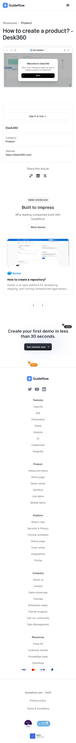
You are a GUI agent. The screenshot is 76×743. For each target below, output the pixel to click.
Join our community (38, 617)
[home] (14, 5)
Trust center (38, 547)
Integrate (38, 451)
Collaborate (38, 444)
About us (38, 579)
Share (38, 425)
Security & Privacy (38, 528)
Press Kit (38, 643)
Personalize (38, 419)
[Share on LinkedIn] (38, 176)
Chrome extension (38, 534)
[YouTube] (36, 389)
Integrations (38, 553)
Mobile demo (38, 502)
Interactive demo (38, 470)
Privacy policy (38, 700)
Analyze (38, 432)
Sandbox (38, 489)
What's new (38, 521)
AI (38, 438)
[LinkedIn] (44, 389)
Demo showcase (38, 592)
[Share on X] (45, 176)
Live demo (38, 496)
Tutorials (38, 598)
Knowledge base (38, 656)
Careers (38, 586)
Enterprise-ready (38, 605)
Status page (38, 541)
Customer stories (38, 650)
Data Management (38, 624)
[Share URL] (31, 176)
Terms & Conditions (38, 708)
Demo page (38, 477)
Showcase (10, 23)
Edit (38, 412)
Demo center (38, 483)
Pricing (38, 560)
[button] (68, 5)
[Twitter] (29, 389)
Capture (38, 406)
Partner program (38, 611)
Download (38, 662)
